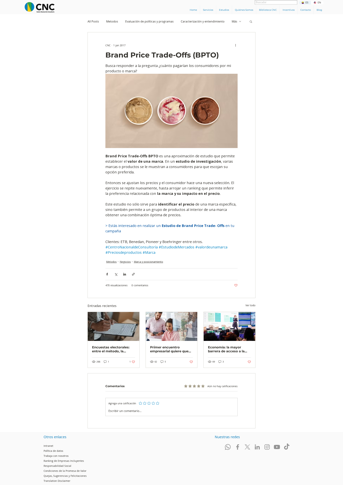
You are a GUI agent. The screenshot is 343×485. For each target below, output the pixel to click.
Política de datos (53, 450)
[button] (208, 9)
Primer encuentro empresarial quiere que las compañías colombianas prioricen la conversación (170, 349)
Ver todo (250, 305)
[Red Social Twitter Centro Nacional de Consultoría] (247, 447)
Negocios (125, 261)
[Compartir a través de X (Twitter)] (116, 274)
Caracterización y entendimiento (203, 21)
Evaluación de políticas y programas (149, 21)
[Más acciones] (235, 45)
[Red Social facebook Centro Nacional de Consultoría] (237, 447)
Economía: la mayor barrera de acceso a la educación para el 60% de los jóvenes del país (229, 349)
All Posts (93, 21)
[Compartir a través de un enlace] (133, 274)
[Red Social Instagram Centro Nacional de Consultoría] (267, 447)
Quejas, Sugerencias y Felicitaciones (65, 476)
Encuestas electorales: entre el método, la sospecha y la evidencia (111, 349)
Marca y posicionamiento (148, 261)
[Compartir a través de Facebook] (107, 274)
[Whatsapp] (227, 447)
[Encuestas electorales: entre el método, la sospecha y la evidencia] (113, 326)
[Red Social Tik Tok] (286, 447)
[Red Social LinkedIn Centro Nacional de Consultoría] (257, 447)
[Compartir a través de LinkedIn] (124, 274)
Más (234, 21)
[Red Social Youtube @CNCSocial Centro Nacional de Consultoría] (276, 447)
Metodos (112, 21)
